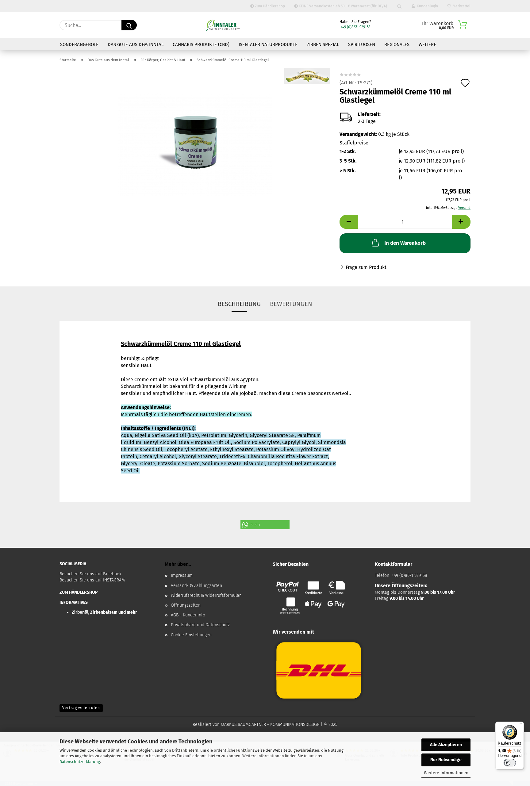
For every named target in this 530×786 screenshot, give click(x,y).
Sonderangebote (79, 44)
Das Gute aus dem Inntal (135, 44)
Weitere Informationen (446, 773)
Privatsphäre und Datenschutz (200, 624)
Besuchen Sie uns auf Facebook (90, 574)
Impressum (182, 575)
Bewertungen (291, 304)
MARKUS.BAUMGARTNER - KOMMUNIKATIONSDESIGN (270, 724)
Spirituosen (361, 44)
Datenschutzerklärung (80, 761)
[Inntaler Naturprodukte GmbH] (223, 25)
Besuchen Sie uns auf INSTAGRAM (92, 580)
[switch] (510, 762)
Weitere (427, 44)
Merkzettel (460, 6)
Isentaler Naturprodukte (268, 44)
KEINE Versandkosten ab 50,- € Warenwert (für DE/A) (342, 6)
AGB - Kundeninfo (188, 615)
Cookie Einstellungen (191, 635)
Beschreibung (239, 304)
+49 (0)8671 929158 (355, 27)
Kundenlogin (426, 6)
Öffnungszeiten (186, 605)
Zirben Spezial (323, 44)
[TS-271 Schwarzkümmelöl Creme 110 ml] (195, 144)
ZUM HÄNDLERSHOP (79, 592)
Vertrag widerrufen (81, 708)
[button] (265, 524)
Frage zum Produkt (366, 267)
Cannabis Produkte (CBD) (201, 44)
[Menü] (520, 725)
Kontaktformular (393, 564)
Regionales (396, 44)
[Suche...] (129, 25)
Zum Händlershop (269, 6)
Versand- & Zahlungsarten (196, 585)
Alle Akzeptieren (446, 744)
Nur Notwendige (446, 759)
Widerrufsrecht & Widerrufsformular (206, 595)
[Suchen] (399, 6)
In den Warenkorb (405, 243)
